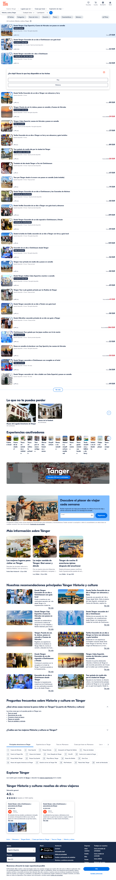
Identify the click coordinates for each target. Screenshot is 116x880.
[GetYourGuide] (5, 4)
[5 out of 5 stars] (23, 808)
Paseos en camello (13, 719)
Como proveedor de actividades (99, 850)
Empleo (86, 853)
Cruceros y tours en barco (16, 717)
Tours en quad (12, 713)
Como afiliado (98, 858)
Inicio (8, 839)
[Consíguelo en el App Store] (46, 857)
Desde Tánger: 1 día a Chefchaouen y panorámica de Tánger (19, 805)
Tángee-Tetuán (25, 839)
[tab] (20, 744)
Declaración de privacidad (37, 524)
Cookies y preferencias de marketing (65, 857)
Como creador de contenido (99, 855)
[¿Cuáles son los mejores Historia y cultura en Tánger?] (107, 730)
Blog (85, 856)
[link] (58, 30)
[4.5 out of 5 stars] (12, 798)
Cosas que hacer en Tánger (40, 839)
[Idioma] (103, 2)
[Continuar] (109, 413)
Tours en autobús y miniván (16, 721)
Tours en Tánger (56, 839)
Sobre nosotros (86, 850)
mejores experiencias (46, 778)
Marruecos (15, 839)
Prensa (86, 859)
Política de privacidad (61, 854)
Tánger (28, 778)
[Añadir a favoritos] (10, 26)
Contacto (57, 848)
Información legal (60, 851)
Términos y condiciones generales (64, 860)
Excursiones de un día (15, 715)
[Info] (30, 21)
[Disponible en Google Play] (46, 850)
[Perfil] (110, 2)
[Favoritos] (88, 2)
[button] (58, 30)
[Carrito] (95, 2)
